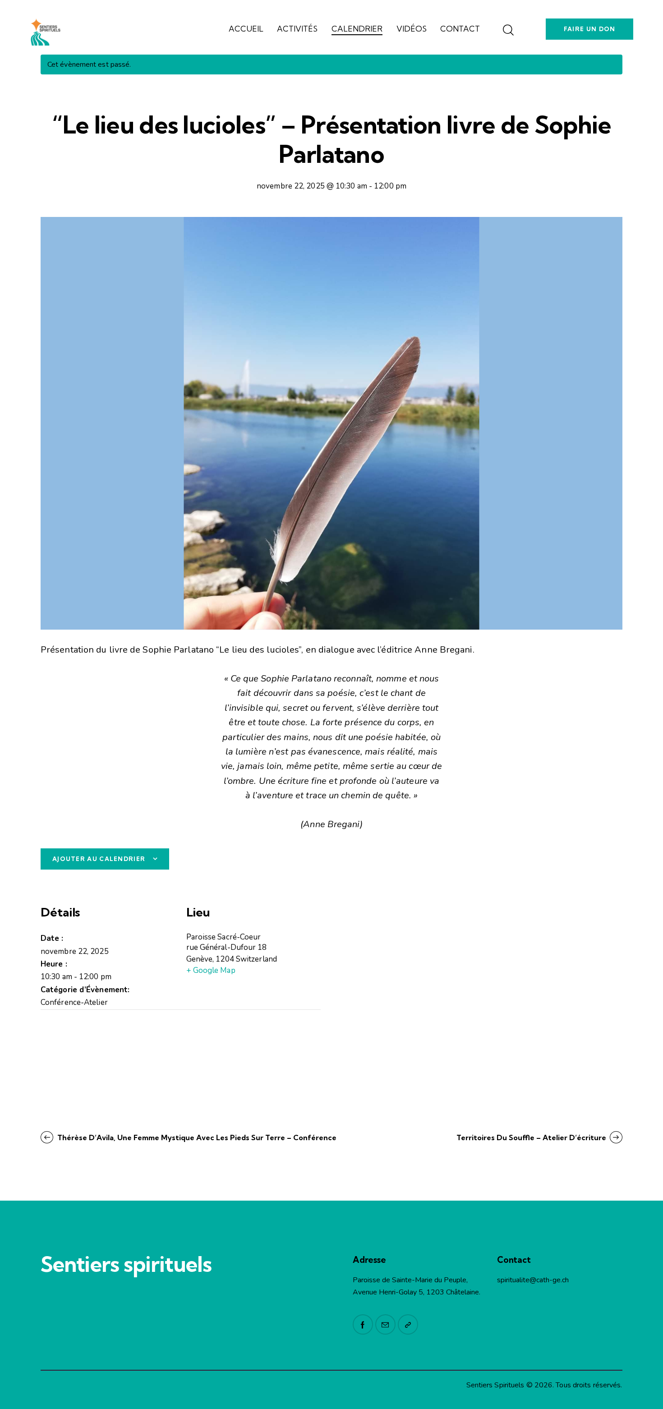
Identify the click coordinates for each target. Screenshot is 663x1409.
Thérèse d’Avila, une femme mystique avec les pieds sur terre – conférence (195, 1137)
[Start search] (507, 30)
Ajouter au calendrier (98, 858)
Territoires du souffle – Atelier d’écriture (532, 1137)
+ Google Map (210, 970)
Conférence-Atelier (74, 1002)
